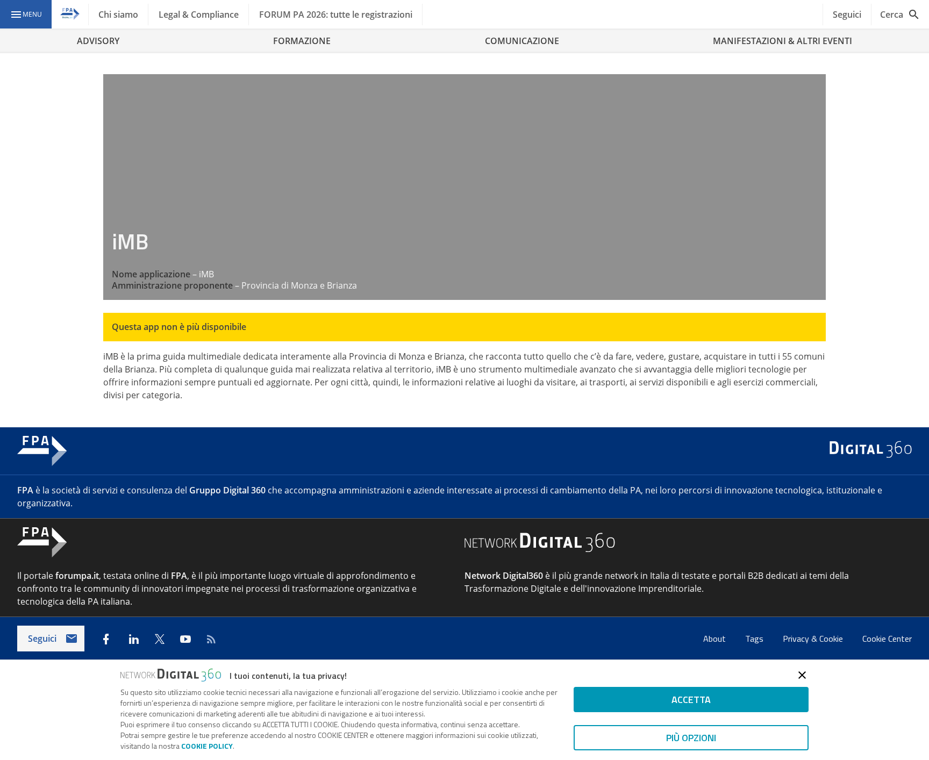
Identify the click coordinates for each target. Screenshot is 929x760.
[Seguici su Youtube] (185, 639)
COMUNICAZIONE (522, 41)
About (715, 638)
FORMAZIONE (302, 41)
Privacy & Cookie (814, 638)
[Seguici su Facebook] (105, 639)
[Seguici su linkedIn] (133, 639)
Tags (755, 638)
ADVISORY (98, 41)
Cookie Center (887, 638)
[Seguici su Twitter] (159, 639)
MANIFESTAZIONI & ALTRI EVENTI (782, 41)
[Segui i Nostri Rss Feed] (211, 639)
